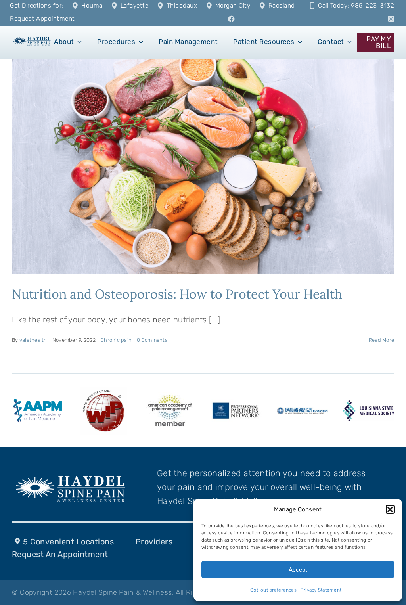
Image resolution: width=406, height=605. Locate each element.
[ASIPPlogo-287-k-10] (302, 411)
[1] (32, 38)
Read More (381, 340)
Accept (298, 569)
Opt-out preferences (273, 590)
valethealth (33, 340)
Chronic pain (116, 340)
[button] (390, 509)
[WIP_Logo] (103, 391)
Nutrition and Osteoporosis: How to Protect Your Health (177, 294)
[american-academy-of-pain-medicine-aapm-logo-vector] (37, 400)
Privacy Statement (321, 590)
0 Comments (152, 340)
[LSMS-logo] (368, 404)
